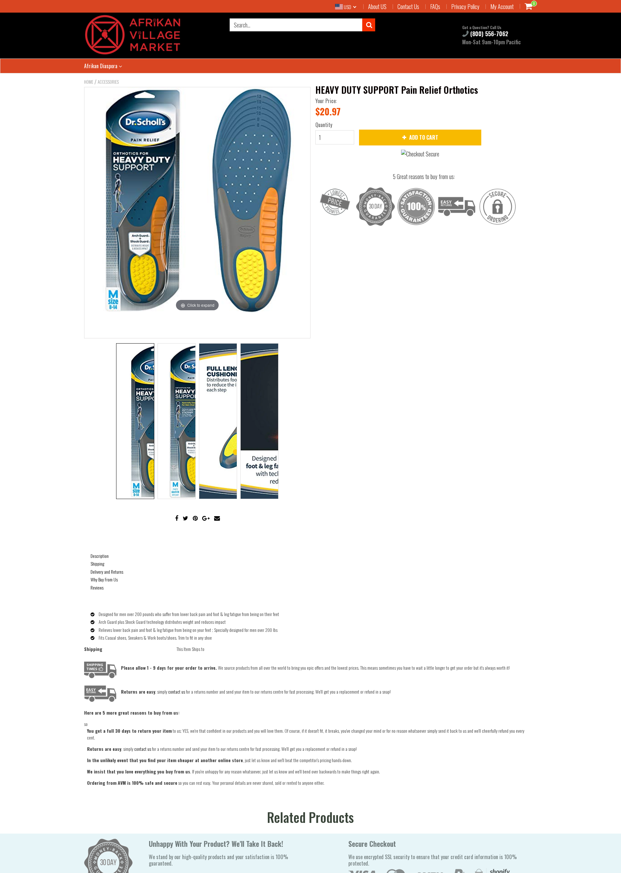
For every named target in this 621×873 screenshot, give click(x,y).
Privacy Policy (465, 6)
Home (88, 82)
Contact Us (408, 6)
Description (100, 555)
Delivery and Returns (107, 571)
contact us (142, 748)
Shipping (97, 563)
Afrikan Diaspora (101, 66)
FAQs (435, 6)
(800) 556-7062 (488, 33)
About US (377, 6)
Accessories (108, 82)
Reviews (97, 587)
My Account (502, 6)
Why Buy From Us (104, 579)
